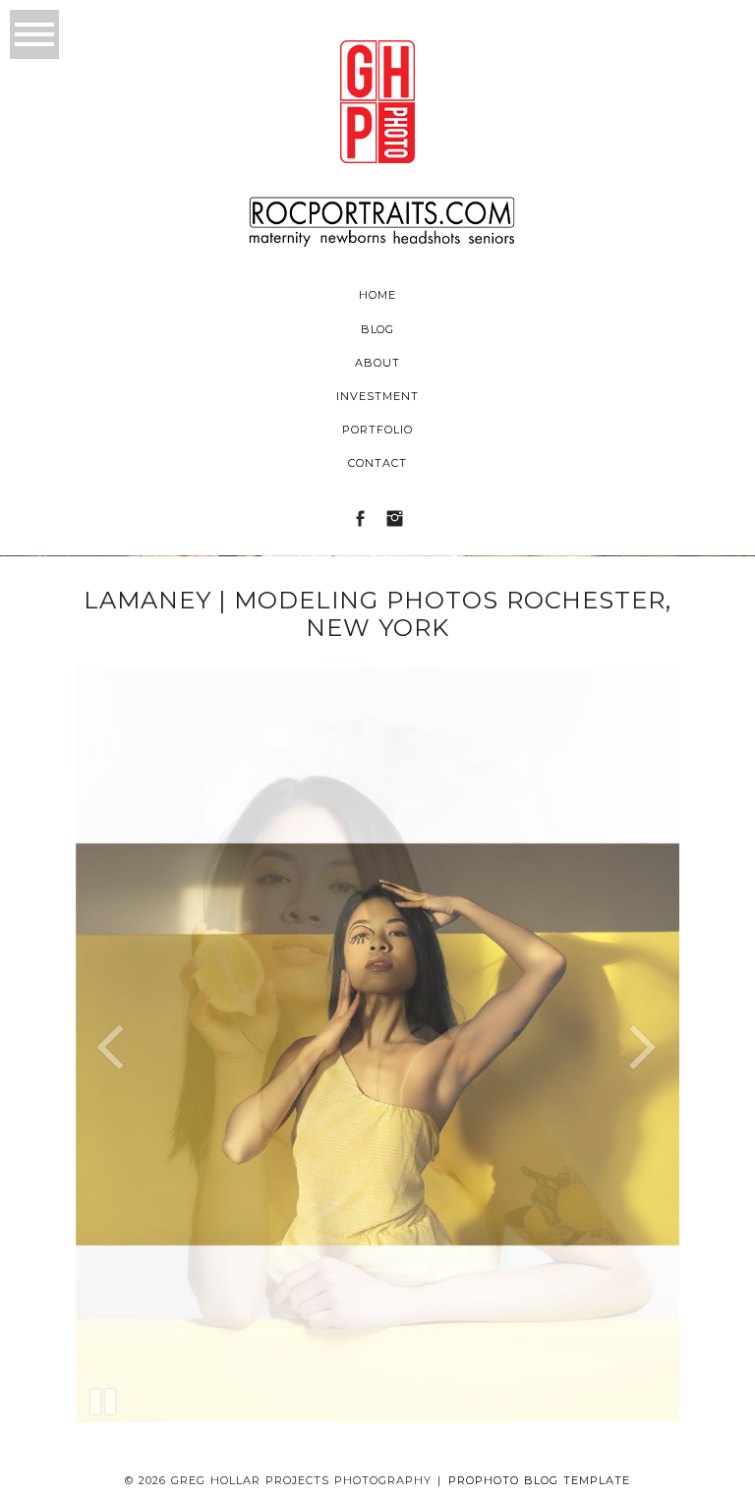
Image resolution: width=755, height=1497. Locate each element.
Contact (377, 463)
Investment (377, 396)
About (377, 363)
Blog (378, 329)
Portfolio (377, 429)
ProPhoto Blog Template (539, 1480)
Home (377, 295)
